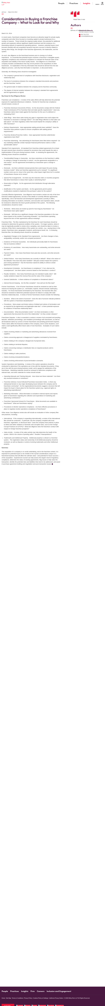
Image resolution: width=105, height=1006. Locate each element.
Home (3, 998)
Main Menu (47, 2)
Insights (86, 3)
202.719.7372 (85, 34)
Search (97, 4)
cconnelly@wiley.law (87, 36)
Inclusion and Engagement (59, 991)
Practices (73, 3)
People (61, 3)
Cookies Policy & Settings (40, 998)
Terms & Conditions (17, 998)
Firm (33, 991)
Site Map (8, 998)
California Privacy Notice (56, 998)
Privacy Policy (28, 998)
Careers (40, 991)
